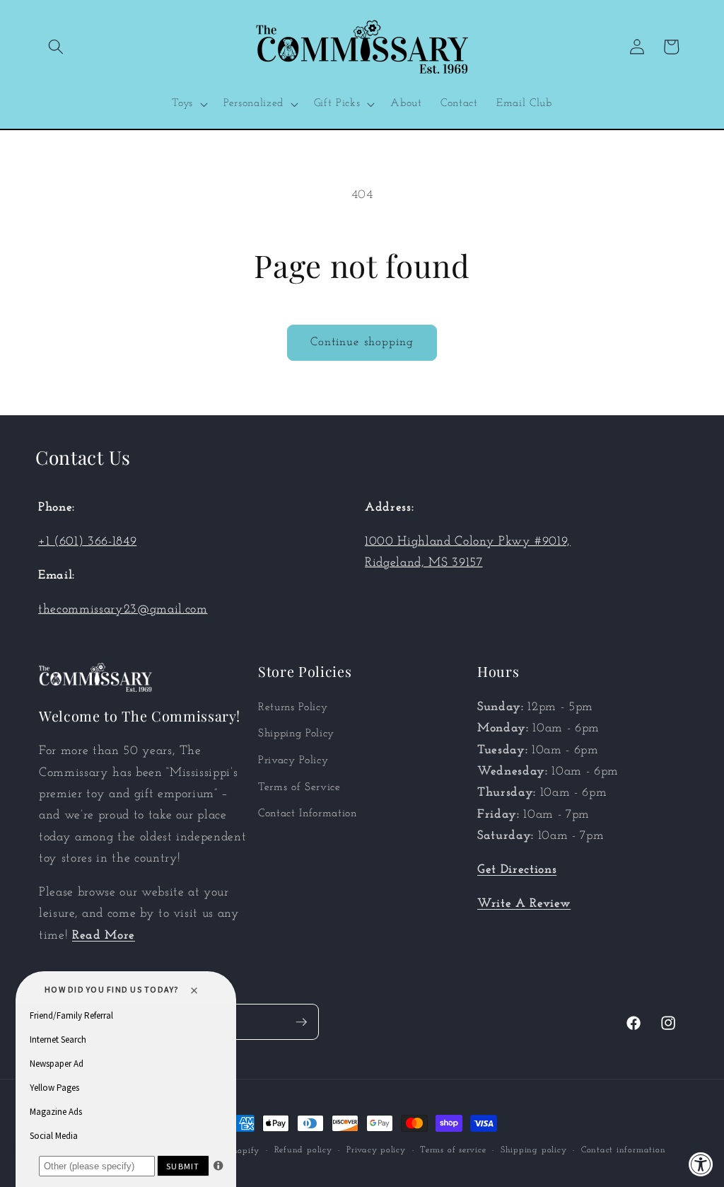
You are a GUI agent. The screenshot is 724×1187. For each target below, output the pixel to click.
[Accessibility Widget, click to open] (701, 1164)
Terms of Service (299, 787)
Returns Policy (292, 707)
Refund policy (303, 1150)
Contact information (623, 1150)
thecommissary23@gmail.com (123, 609)
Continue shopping (362, 342)
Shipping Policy (296, 733)
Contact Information (307, 813)
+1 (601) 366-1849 (87, 541)
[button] (56, 47)
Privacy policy (376, 1150)
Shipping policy (534, 1150)
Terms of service (453, 1150)
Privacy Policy (293, 760)
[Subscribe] (301, 1022)
